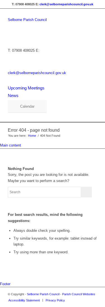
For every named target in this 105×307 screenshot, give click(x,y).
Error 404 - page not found (34, 130)
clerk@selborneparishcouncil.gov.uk (66, 4)
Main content (10, 145)
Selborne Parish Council (27, 20)
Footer (5, 284)
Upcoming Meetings (26, 88)
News (13, 95)
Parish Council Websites (78, 294)
